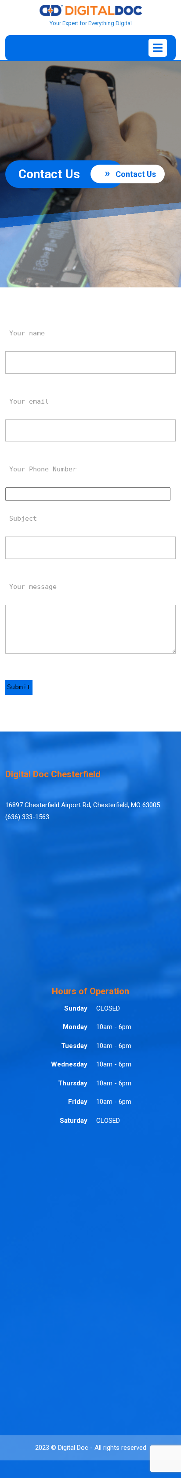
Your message (31, 587)
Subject (21, 518)
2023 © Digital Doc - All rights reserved (90, 1448)
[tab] (157, 48)
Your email (27, 401)
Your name (25, 333)
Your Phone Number (40, 469)
